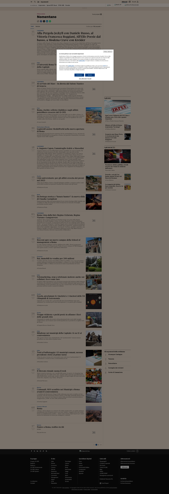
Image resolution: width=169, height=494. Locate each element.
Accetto (90, 75)
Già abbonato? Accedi (85, 78)
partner (104, 65)
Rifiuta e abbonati (108, 51)
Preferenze (79, 75)
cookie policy (82, 60)
